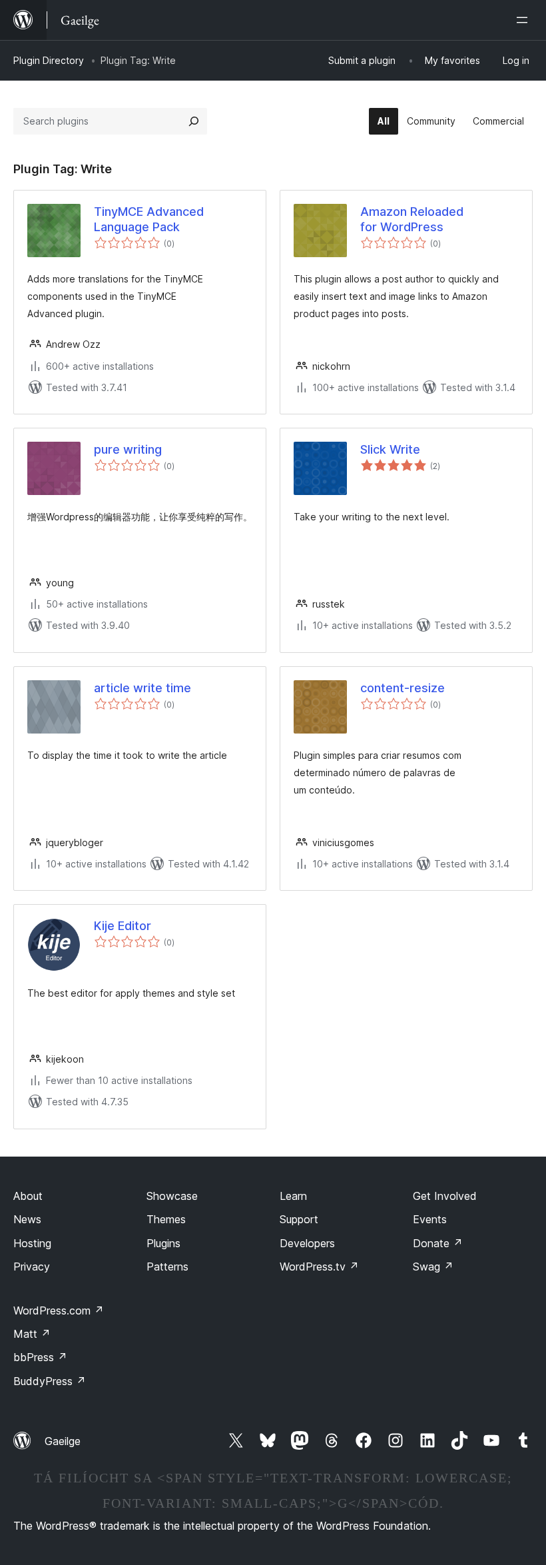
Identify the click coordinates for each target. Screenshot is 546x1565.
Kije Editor (122, 926)
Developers (307, 1243)
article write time (142, 688)
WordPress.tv (319, 1266)
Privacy (31, 1266)
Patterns (167, 1266)
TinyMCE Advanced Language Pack (149, 219)
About (28, 1196)
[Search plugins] (193, 121)
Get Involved (445, 1196)
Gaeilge (63, 1441)
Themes (166, 1219)
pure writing (128, 449)
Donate (438, 1243)
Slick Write (390, 449)
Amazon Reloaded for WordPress (411, 219)
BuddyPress (49, 1381)
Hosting (32, 1243)
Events (430, 1219)
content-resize (402, 688)
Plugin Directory (48, 60)
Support (299, 1219)
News (27, 1219)
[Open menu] (524, 20)
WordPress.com (58, 1310)
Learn (293, 1196)
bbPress (40, 1357)
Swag (433, 1266)
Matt (32, 1333)
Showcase (172, 1196)
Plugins (163, 1243)
